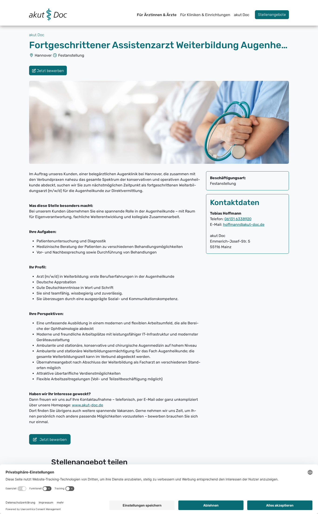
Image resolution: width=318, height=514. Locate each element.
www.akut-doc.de (87, 405)
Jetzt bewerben (53, 439)
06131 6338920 (237, 219)
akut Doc (241, 15)
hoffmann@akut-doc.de (243, 224)
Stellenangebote (272, 14)
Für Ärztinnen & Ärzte (156, 15)
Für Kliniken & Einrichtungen (205, 15)
